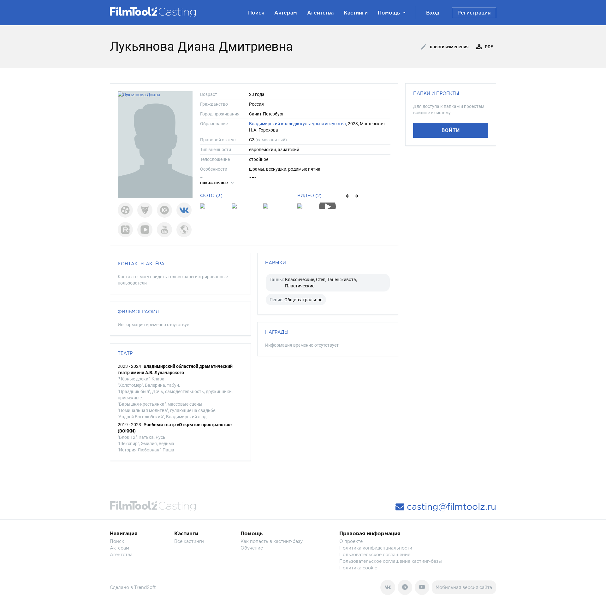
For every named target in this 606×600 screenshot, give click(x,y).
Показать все (214, 182)
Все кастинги (189, 541)
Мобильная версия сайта (464, 587)
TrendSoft (145, 587)
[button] (347, 196)
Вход (432, 12)
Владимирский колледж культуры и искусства (297, 123)
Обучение (252, 547)
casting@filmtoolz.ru (450, 506)
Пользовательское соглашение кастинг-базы (390, 561)
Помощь (389, 12)
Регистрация (474, 12)
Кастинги (356, 12)
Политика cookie (358, 567)
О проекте (351, 541)
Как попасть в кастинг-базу (272, 541)
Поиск (256, 12)
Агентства (320, 12)
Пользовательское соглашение (374, 554)
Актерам (285, 12)
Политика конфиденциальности (375, 547)
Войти (451, 130)
